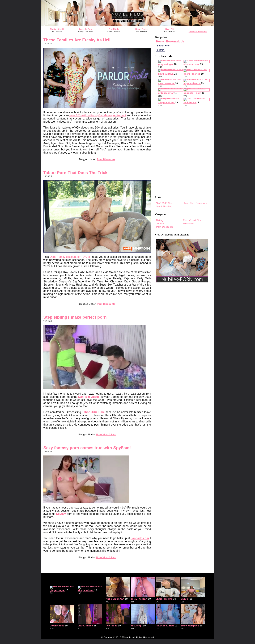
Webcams (188, 223)
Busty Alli (169, 29)
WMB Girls (113, 29)
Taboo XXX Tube (93, 412)
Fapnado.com (140, 538)
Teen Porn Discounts (198, 31)
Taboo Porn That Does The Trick (75, 172)
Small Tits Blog (164, 206)
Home (160, 41)
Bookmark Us (175, 41)
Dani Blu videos (89, 396)
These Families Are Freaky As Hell (76, 40)
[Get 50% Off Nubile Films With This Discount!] (127, 24)
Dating (159, 220)
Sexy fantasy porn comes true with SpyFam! (87, 447)
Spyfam (61, 513)
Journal (160, 223)
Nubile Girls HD (57, 29)
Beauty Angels (141, 29)
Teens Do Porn (85, 29)
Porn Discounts (106, 159)
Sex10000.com (164, 203)
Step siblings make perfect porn (75, 317)
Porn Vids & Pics (106, 434)
